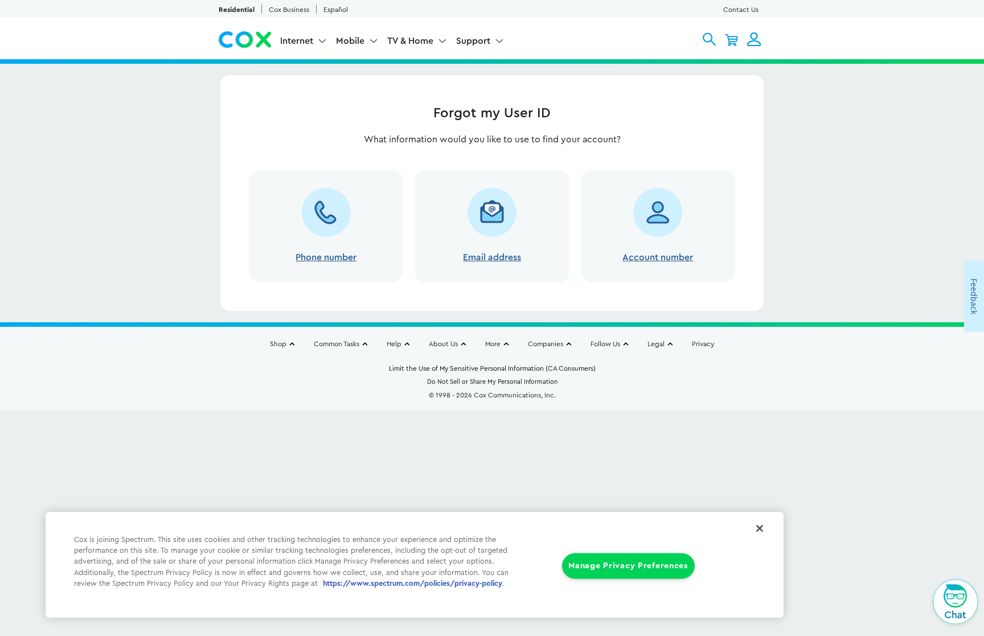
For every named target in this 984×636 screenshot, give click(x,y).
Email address (492, 257)
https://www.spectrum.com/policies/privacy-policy (412, 583)
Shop (278, 343)
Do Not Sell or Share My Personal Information (492, 382)
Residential (237, 9)
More (493, 343)
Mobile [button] (350, 41)
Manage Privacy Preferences (628, 566)
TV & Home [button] (410, 41)
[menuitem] (303, 43)
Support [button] (473, 41)
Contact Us (740, 9)
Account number (657, 257)
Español (335, 9)
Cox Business (289, 9)
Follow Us (605, 343)
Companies (545, 343)
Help (394, 343)
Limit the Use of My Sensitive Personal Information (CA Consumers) (492, 368)
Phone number (326, 257)
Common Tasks (336, 343)
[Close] (759, 528)
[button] (709, 39)
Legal (656, 343)
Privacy (703, 343)
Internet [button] (296, 41)
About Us (443, 343)
